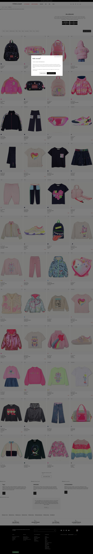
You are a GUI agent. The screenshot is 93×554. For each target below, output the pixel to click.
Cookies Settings (43, 73)
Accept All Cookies (51, 73)
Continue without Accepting (58, 56)
